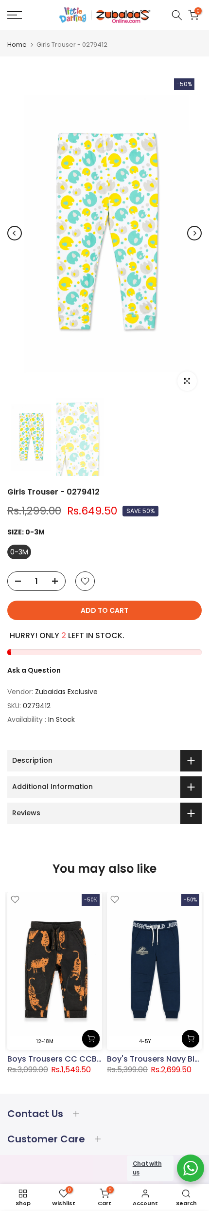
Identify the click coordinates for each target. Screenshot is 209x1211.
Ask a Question (34, 670)
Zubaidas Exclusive (66, 692)
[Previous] (14, 233)
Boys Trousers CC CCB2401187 (66, 1058)
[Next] (194, 233)
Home (17, 44)
